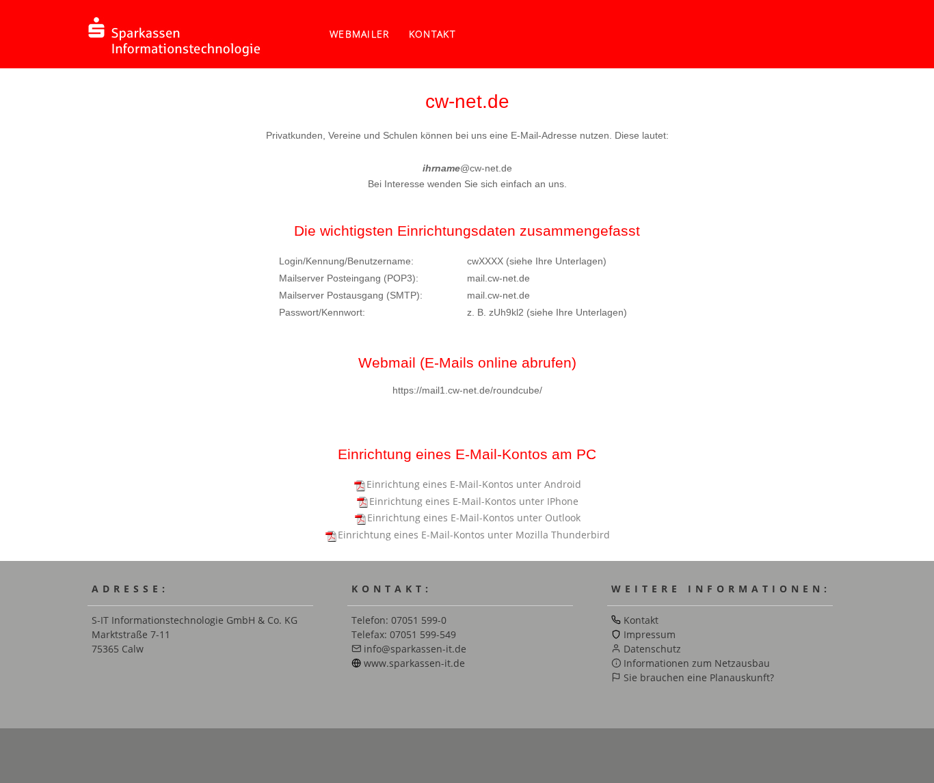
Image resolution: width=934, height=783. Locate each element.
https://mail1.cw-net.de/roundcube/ (467, 390)
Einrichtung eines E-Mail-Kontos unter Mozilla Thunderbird (474, 534)
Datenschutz (652, 648)
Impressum (650, 634)
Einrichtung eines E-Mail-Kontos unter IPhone (473, 501)
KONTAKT (432, 33)
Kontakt (641, 620)
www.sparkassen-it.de (414, 663)
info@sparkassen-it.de (415, 648)
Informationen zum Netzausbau (697, 663)
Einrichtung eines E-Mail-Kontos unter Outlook (474, 517)
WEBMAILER (360, 33)
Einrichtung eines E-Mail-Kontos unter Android (473, 484)
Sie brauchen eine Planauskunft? (699, 677)
